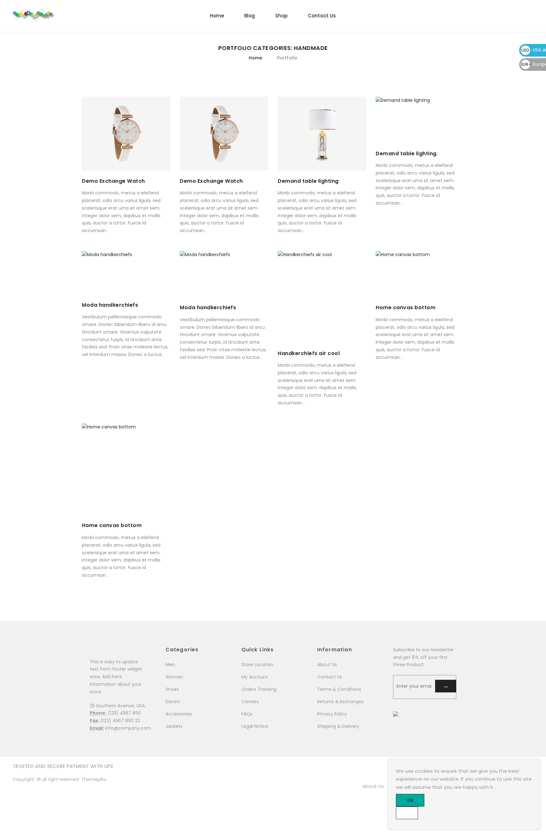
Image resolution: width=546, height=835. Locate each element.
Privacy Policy (332, 714)
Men (170, 664)
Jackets (174, 726)
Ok (410, 800)
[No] (407, 813)
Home (217, 15)
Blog (249, 15)
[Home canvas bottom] (420, 274)
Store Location (257, 664)
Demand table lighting (308, 181)
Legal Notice (254, 726)
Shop (281, 15)
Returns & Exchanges (340, 701)
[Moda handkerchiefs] (126, 273)
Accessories (179, 714)
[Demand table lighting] (322, 133)
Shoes (172, 689)
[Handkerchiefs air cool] (322, 297)
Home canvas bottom (405, 307)
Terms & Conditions (339, 689)
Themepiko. (94, 779)
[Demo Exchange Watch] (126, 133)
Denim (173, 701)
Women (174, 677)
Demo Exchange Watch (113, 181)
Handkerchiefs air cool (309, 353)
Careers (250, 701)
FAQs (246, 714)
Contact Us (322, 15)
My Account (254, 677)
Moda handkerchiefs (110, 305)
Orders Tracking (258, 689)
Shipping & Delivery (338, 726)
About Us (327, 664)
